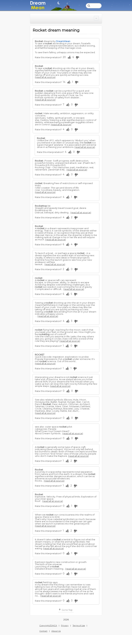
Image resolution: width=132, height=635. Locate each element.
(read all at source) (45, 77)
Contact (43, 631)
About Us (56, 631)
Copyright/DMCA (48, 625)
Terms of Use (79, 625)
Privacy (65, 625)
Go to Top (67, 609)
